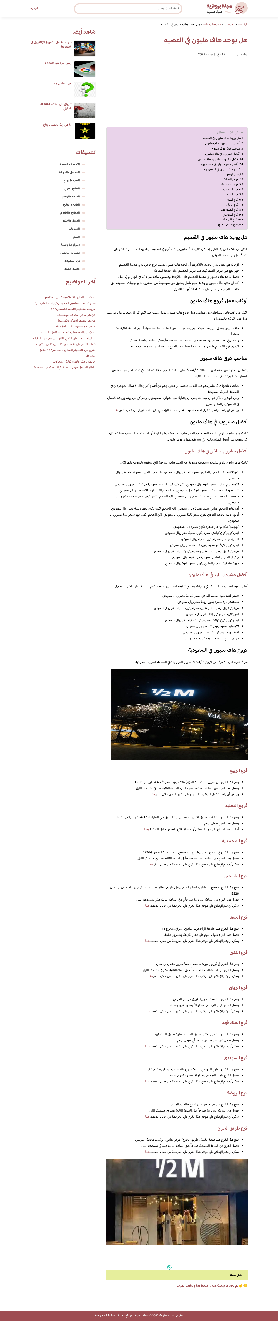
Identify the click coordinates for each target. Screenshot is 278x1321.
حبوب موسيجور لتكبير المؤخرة (76, 327)
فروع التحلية (231, 179)
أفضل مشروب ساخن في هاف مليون (218, 159)
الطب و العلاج (71, 204)
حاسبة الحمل (72, 269)
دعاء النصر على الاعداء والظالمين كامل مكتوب (66, 344)
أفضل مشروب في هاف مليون (222, 154)
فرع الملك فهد (229, 209)
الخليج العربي (72, 188)
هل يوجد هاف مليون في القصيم (222, 138)
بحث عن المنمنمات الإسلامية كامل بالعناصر (67, 333)
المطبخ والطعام (70, 213)
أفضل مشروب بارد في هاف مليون (219, 164)
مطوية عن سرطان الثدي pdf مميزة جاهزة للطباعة (64, 338)
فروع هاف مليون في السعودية (222, 169)
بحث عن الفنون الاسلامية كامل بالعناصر (70, 297)
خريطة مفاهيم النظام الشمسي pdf (73, 309)
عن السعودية (72, 261)
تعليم (76, 237)
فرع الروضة (230, 219)
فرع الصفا (232, 194)
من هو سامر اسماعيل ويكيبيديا (76, 315)
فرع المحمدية (229, 184)
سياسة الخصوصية (105, 1315)
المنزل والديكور (70, 221)
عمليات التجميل (70, 253)
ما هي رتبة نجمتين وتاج (57, 125)
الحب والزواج (72, 180)
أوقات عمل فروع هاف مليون (222, 143)
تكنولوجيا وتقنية (70, 245)
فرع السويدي (230, 214)
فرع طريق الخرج (228, 224)
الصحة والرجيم (71, 196)
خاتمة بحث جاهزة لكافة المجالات (74, 362)
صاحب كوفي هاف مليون (226, 149)
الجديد (34, 8)
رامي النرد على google (58, 63)
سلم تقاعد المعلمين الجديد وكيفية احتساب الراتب (63, 303)
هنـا (152, 794)
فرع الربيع (233, 174)
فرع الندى (232, 199)
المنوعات (74, 229)
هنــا (116, 410)
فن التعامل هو (63, 83)
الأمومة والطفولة (69, 164)
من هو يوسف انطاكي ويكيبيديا (77, 321)
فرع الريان (232, 204)
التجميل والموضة (69, 172)
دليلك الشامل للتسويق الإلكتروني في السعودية (51, 44)
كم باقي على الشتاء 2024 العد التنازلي (55, 106)
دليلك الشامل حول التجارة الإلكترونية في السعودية (64, 368)
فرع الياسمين (230, 189)
